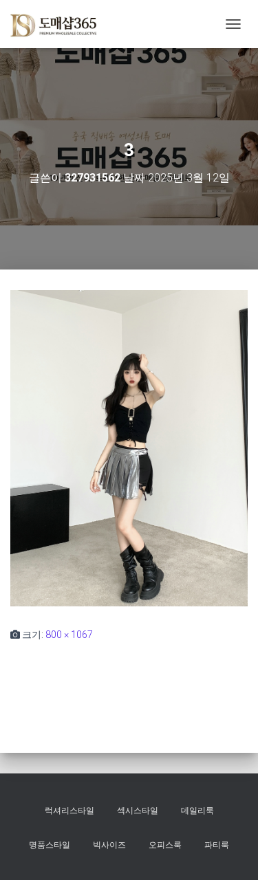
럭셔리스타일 (69, 810)
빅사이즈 (109, 845)
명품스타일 (49, 845)
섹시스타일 (137, 810)
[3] (129, 447)
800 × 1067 (69, 634)
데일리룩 (197, 810)
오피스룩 (165, 845)
